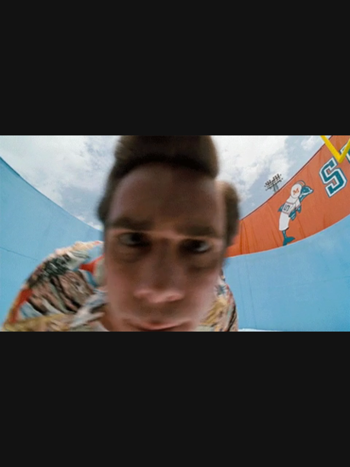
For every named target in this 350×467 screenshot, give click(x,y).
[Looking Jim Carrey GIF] (175, 233)
